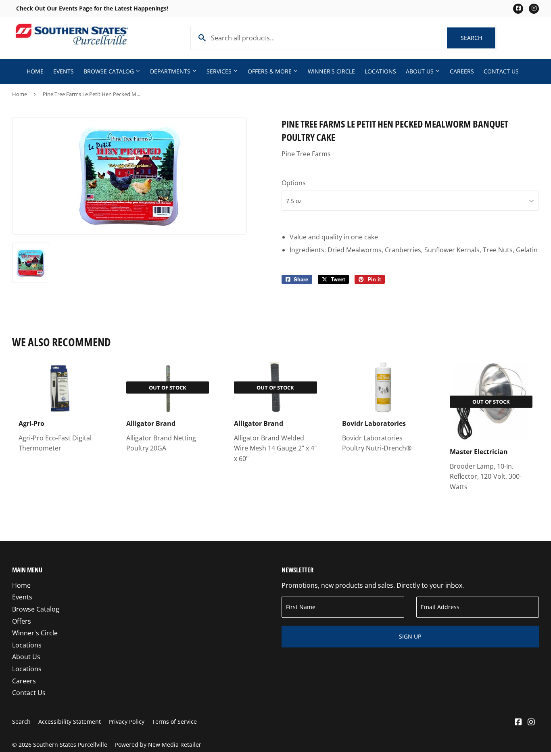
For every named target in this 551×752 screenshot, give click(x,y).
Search (478, 38)
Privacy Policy (126, 721)
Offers (21, 621)
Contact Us (501, 71)
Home (35, 71)
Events (63, 71)
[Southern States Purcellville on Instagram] (531, 722)
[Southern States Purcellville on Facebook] (518, 722)
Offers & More (270, 71)
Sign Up (410, 636)
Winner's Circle (331, 71)
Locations (380, 71)
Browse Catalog (109, 71)
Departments (171, 71)
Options (294, 182)
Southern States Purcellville (70, 744)
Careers (462, 71)
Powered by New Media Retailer (158, 744)
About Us (420, 71)
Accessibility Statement (69, 721)
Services (220, 71)
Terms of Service (174, 721)
